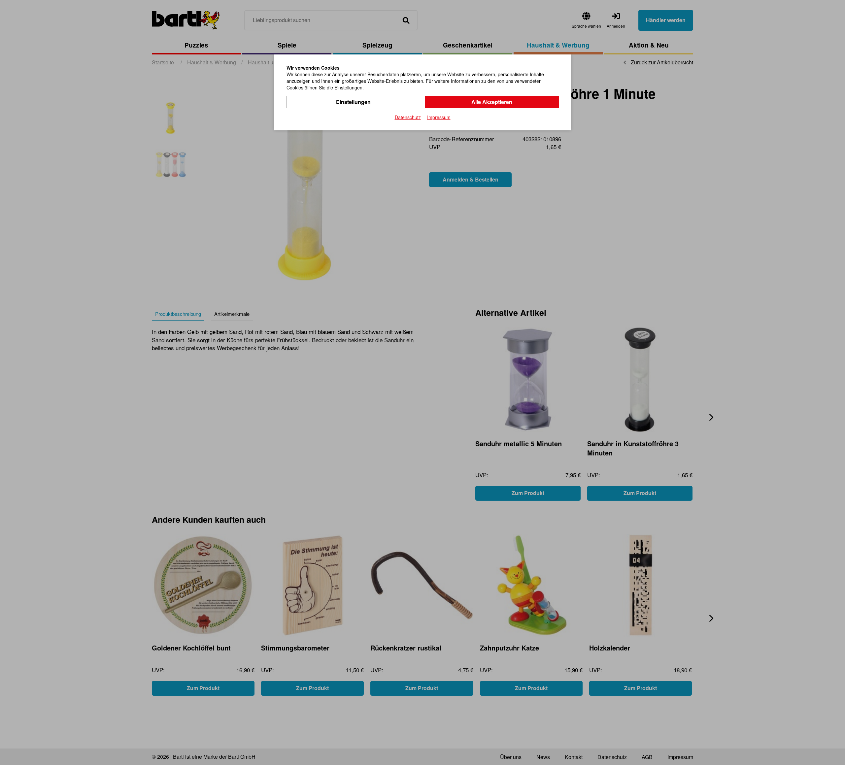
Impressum (439, 117)
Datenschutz (408, 117)
